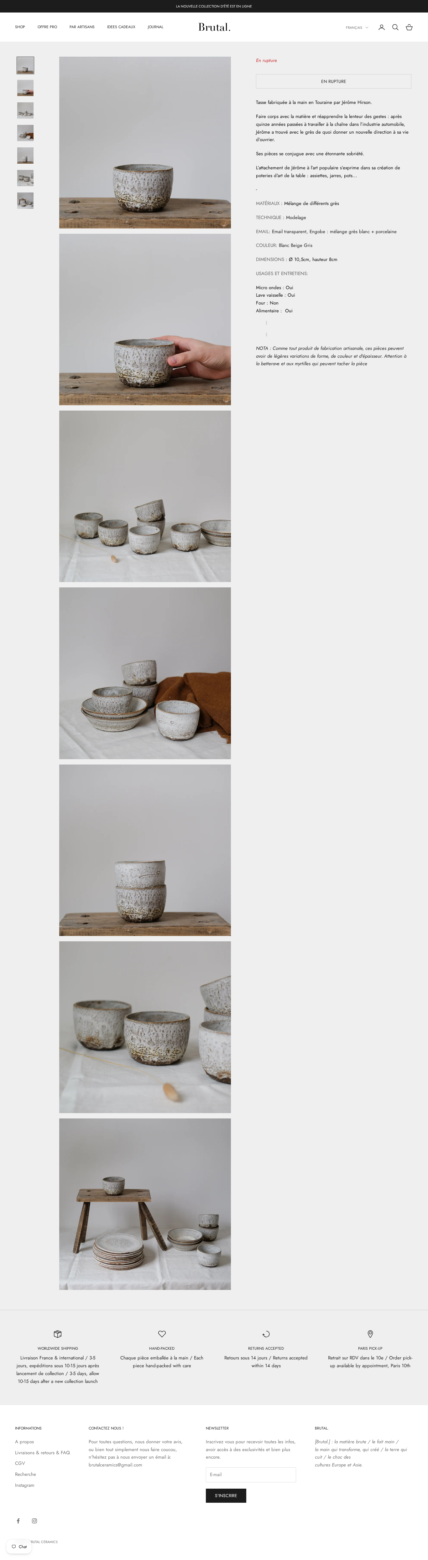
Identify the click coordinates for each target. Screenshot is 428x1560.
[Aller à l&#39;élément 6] (25, 178)
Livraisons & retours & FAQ (42, 1452)
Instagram (24, 1485)
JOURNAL (155, 27)
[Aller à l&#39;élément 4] (25, 133)
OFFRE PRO (47, 27)
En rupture (333, 81)
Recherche (25, 1474)
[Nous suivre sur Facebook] (18, 1521)
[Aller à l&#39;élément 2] (25, 88)
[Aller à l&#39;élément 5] (25, 155)
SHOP (20, 27)
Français (354, 27)
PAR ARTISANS (82, 27)
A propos (24, 1441)
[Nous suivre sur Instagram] (34, 1521)
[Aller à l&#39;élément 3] (25, 110)
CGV (20, 1463)
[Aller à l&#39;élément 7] (25, 200)
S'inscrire (226, 1495)
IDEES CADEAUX (121, 27)
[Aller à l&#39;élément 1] (25, 65)
